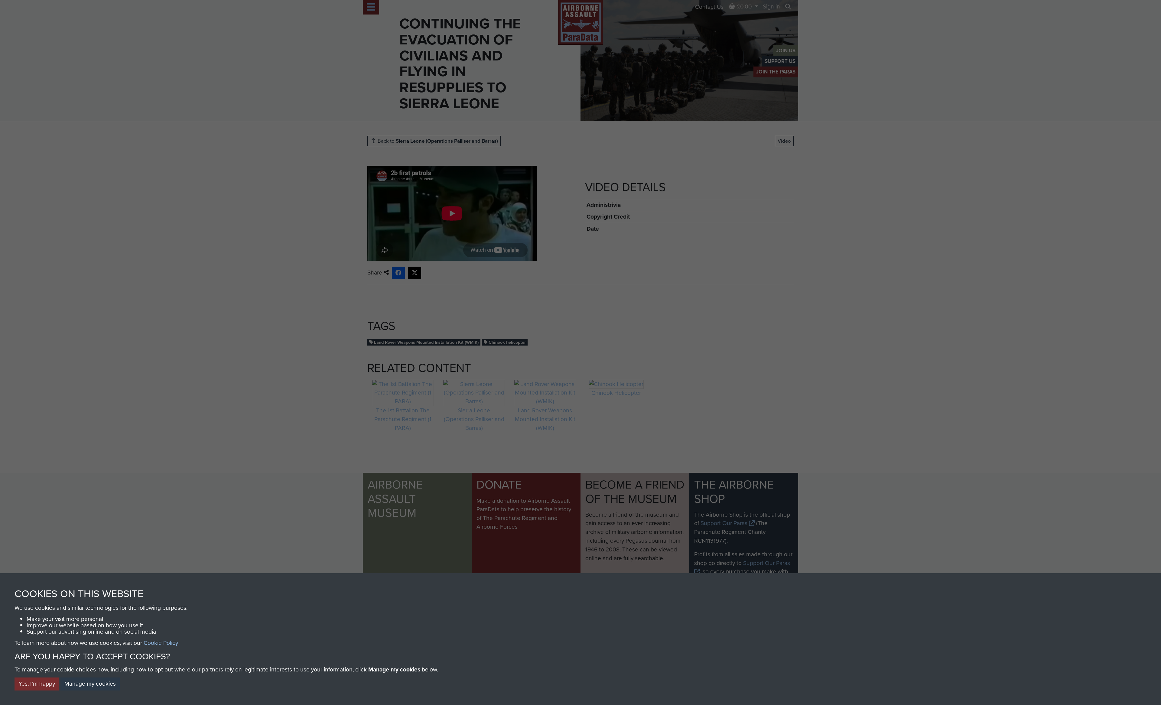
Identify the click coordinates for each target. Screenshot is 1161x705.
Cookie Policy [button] (161, 642)
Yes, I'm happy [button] (36, 683)
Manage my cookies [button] (90, 683)
